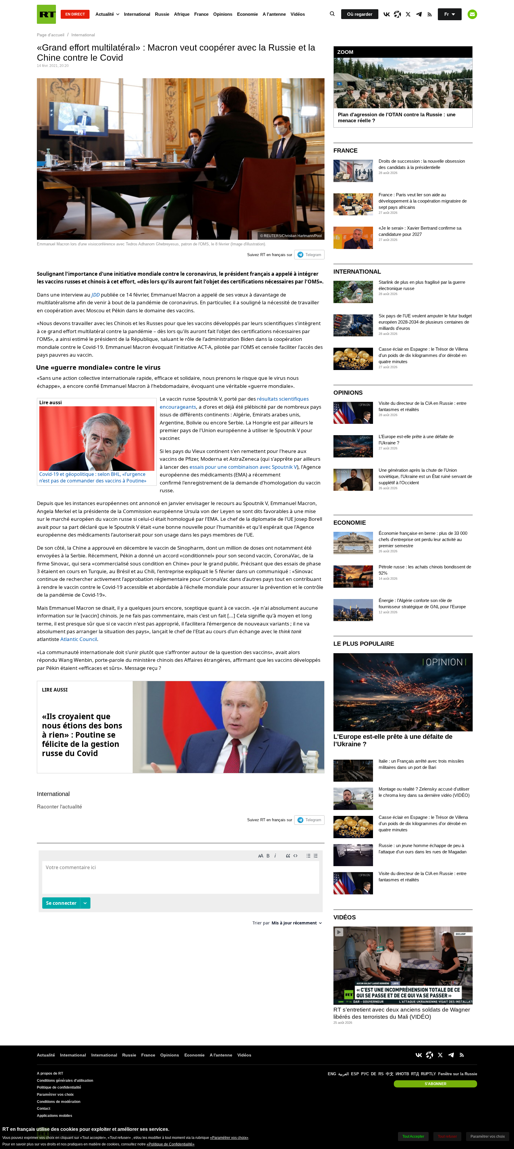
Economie (247, 14)
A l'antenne (274, 14)
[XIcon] (408, 14)
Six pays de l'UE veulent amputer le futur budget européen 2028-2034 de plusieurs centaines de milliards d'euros (425, 322)
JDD (96, 294)
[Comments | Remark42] (181, 890)
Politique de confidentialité (59, 1087)
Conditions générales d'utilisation (65, 1081)
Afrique (181, 14)
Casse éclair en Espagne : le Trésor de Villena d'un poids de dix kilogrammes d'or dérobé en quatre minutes (423, 355)
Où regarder (359, 14)
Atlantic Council (78, 639)
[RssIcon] (429, 14)
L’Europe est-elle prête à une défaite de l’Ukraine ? (392, 740)
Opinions (222, 14)
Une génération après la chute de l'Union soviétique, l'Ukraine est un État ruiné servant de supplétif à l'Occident (425, 476)
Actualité (104, 14)
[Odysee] (397, 14)
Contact (43, 1108)
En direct (75, 14)
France (201, 14)
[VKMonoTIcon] (386, 14)
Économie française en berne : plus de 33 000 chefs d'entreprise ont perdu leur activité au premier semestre (423, 539)
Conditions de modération (58, 1102)
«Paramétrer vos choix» (229, 1138)
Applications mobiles (54, 1116)
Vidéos (298, 14)
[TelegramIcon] (419, 14)
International (137, 14)
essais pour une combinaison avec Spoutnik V (243, 466)
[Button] (472, 14)
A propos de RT (50, 1073)
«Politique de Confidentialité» (171, 1144)
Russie (162, 14)
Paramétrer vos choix (55, 1094)
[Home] (46, 14)
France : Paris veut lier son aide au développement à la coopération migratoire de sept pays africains (423, 201)
